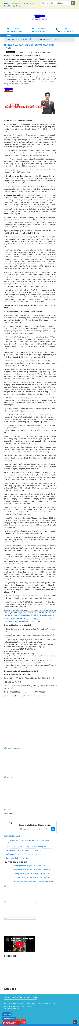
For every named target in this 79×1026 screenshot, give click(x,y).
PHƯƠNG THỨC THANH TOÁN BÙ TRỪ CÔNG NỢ (32, 878)
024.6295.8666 (16, 31)
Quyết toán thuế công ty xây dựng (19, 858)
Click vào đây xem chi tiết (39, 696)
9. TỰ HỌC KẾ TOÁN (24, 39)
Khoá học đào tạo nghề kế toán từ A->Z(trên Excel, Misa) (34, 882)
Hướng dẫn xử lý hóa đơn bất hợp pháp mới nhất (31, 874)
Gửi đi (53, 829)
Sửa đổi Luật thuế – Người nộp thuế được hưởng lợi (26, 847)
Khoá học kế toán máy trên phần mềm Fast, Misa (31, 866)
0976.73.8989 (41, 31)
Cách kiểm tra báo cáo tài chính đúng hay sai (23, 850)
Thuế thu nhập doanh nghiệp (46, 39)
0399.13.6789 (67, 31)
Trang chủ (10, 39)
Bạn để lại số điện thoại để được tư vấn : (35, 825)
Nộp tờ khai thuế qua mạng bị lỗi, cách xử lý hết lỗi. (32, 870)
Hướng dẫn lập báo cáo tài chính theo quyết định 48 (26, 854)
